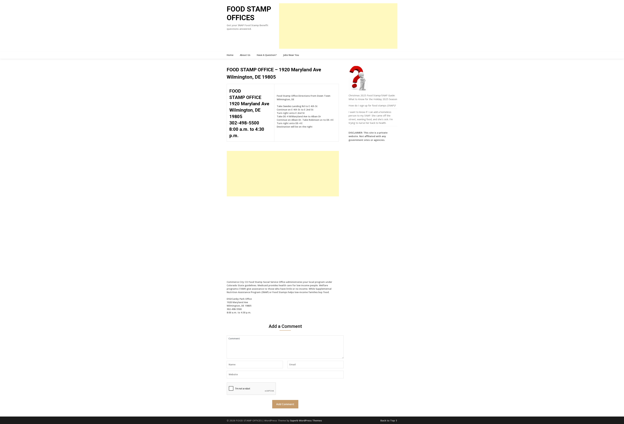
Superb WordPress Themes (306, 420)
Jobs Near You (291, 55)
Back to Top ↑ (388, 420)
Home (230, 55)
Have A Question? (267, 55)
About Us (245, 55)
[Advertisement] (338, 26)
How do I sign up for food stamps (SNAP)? (372, 105)
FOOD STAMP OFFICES (249, 13)
